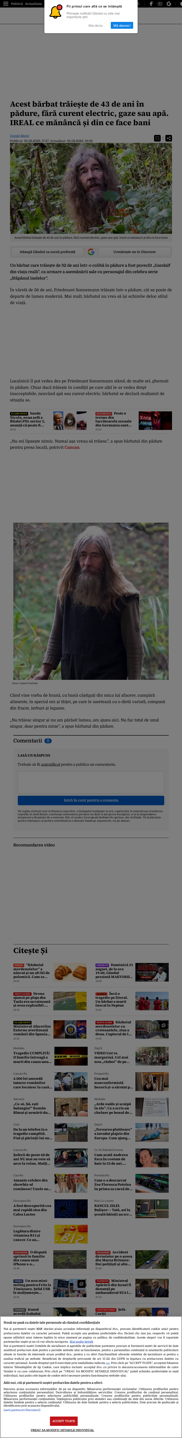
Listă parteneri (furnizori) (22, 1410)
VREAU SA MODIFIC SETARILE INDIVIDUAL (62, 1430)
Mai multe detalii (81, 1341)
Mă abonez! (122, 25)
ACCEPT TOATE (63, 1421)
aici (108, 1363)
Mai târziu (96, 25)
